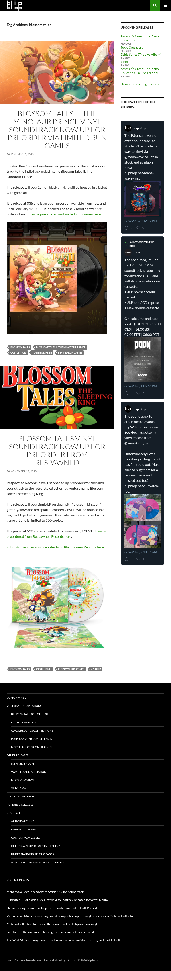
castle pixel (18, 352)
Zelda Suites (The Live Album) (141, 54)
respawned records (71, 669)
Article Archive (22, 821)
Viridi (125, 61)
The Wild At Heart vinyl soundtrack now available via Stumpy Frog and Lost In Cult (63, 940)
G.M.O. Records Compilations (32, 730)
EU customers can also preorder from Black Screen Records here (55, 547)
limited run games (70, 352)
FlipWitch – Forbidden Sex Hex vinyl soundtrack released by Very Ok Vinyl (58, 900)
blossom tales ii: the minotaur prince (61, 347)
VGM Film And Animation (28, 771)
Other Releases (17, 755)
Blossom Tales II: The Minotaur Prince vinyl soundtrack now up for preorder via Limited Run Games (57, 129)
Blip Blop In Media (24, 829)
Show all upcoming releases (140, 84)
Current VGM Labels (25, 837)
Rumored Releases (20, 804)
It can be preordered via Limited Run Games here (63, 214)
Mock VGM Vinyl (22, 780)
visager (96, 669)
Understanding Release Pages (32, 854)
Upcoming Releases (20, 796)
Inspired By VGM (22, 763)
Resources (14, 813)
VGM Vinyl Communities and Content (38, 862)
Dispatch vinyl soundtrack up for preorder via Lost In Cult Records (52, 908)
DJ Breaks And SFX (23, 722)
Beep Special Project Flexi (29, 714)
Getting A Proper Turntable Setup (35, 846)
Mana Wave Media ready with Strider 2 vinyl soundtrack (45, 892)
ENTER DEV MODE (109, 960)
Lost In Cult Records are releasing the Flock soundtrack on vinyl (50, 932)
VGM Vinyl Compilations (24, 705)
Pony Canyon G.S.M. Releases (31, 738)
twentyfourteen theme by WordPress (28, 960)
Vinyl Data (18, 788)
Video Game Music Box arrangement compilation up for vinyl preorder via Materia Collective (71, 916)
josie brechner (42, 352)
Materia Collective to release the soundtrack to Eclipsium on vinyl (52, 924)
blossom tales (20, 347)
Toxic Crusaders (132, 47)
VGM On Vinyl (16, 697)
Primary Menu (165, 5)
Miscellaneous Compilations (32, 747)
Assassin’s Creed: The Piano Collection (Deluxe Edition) (140, 71)
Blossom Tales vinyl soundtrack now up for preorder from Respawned (57, 450)
